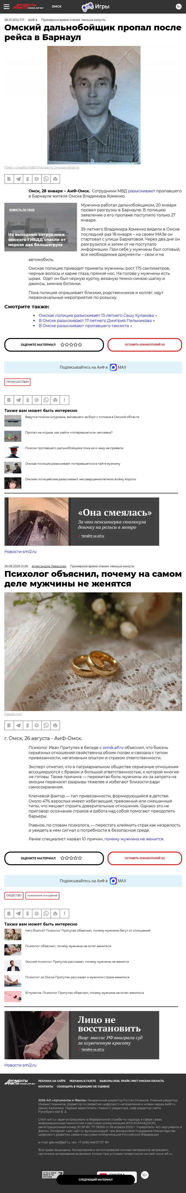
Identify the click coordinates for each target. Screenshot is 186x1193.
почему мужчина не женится (133, 839)
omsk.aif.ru (113, 747)
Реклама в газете (83, 1081)
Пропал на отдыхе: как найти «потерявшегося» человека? (69, 432)
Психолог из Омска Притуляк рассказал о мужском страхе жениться (77, 977)
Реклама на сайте (52, 1081)
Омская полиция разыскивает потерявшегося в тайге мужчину (72, 463)
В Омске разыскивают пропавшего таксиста (84, 325)
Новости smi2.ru (20, 551)
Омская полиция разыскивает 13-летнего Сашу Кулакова (96, 315)
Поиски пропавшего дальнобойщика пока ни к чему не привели (74, 448)
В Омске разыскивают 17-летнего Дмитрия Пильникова (95, 320)
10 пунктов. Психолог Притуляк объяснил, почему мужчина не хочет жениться (84, 993)
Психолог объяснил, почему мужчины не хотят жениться (68, 946)
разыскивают (141, 191)
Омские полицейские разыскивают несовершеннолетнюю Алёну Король (80, 479)
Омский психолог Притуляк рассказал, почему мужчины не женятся (77, 961)
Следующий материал (96, 1179)
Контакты (45, 1086)
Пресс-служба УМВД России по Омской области (41, 167)
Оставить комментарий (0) (145, 344)
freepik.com (13, 714)
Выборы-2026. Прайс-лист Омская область (132, 1081)
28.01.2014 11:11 (14, 20)
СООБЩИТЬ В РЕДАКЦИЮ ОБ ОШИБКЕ (83, 1086)
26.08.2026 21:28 (16, 566)
